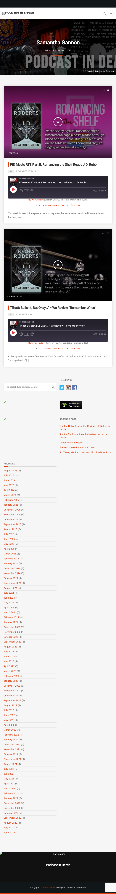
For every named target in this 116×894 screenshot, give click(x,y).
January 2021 (11, 798)
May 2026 (9, 485)
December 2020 (12, 803)
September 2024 (12, 583)
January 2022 (11, 739)
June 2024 (9, 597)
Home (90, 72)
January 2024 (11, 622)
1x (27, 191)
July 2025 (9, 534)
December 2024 (12, 568)
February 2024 (11, 617)
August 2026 (10, 470)
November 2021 (12, 749)
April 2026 (9, 490)
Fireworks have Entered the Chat (77, 447)
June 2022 (9, 715)
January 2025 (11, 563)
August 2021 (10, 764)
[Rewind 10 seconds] (21, 190)
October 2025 (11, 519)
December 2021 (12, 744)
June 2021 (9, 774)
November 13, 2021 (26, 171)
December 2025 (12, 509)
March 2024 (10, 612)
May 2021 (9, 778)
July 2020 (9, 827)
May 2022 (9, 720)
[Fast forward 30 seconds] (32, 190)
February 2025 (11, 558)
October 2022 (11, 695)
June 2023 (9, 656)
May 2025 (9, 544)
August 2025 (10, 529)
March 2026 (10, 495)
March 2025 (10, 553)
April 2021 (9, 783)
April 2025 (9, 549)
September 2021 (12, 759)
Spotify (69, 205)
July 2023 (9, 651)
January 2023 (11, 681)
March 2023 (10, 671)
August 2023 (10, 646)
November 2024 (12, 573)
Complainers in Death (71, 442)
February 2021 (11, 793)
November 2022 (12, 690)
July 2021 (9, 769)
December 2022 (12, 685)
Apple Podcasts (58, 205)
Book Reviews (15, 296)
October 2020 (11, 813)
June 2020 (9, 832)
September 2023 (12, 641)
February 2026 (11, 500)
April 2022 (9, 725)
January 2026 (11, 504)
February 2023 (11, 676)
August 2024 (10, 588)
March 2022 (10, 729)
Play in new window (35, 200)
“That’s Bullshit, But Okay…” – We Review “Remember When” (53, 308)
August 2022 (10, 705)
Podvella (13, 153)
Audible (48, 205)
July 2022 (9, 710)
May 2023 (9, 661)
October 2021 (11, 754)
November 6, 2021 (25, 314)
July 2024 (9, 592)
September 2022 (12, 700)
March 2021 (10, 788)
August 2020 (10, 822)
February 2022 (11, 734)
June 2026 (9, 480)
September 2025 (12, 524)
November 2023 (12, 632)
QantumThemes (47, 887)
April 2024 (9, 607)
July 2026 (9, 475)
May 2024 (9, 602)
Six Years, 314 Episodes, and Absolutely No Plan (85, 452)
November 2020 (12, 808)
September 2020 (12, 817)
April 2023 (9, 666)
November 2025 (12, 514)
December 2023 (12, 627)
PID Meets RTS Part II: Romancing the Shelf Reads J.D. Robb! (53, 165)
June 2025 (9, 539)
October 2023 (11, 637)
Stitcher (77, 205)
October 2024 (11, 578)
